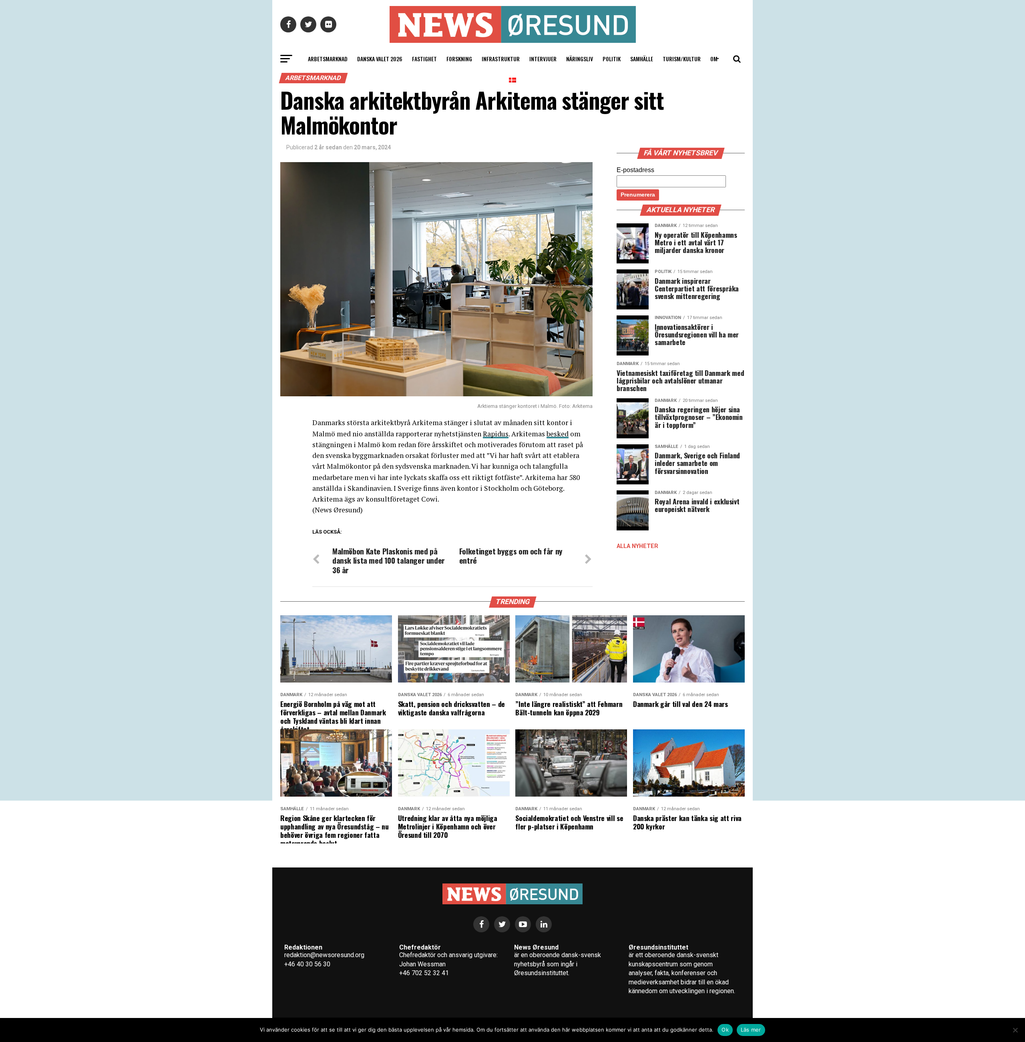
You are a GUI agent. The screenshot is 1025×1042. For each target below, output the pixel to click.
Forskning (459, 58)
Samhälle (641, 58)
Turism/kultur (682, 58)
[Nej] (1015, 1030)
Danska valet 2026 (379, 58)
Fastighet (424, 58)
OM (714, 58)
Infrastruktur (501, 58)
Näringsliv (579, 58)
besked (558, 433)
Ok (725, 1029)
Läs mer (751, 1029)
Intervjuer (543, 58)
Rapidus (495, 433)
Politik (612, 58)
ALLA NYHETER (637, 546)
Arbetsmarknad (328, 58)
